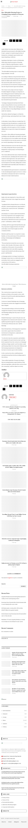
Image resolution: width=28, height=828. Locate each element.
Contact (10, 821)
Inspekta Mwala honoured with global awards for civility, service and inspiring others (19, 654)
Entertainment (15, 710)
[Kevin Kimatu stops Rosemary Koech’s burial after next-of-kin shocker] (14, 479)
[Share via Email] (4, 44)
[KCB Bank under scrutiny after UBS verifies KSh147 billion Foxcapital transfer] (14, 455)
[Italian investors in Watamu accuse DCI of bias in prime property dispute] (14, 553)
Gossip (15, 717)
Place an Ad (23, 821)
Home (2, 6)
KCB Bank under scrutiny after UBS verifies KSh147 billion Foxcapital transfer (19, 672)
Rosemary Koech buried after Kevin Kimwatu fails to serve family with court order (18, 663)
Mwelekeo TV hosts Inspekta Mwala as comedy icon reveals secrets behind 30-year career (18, 690)
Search (3, 584)
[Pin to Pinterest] (20, 40)
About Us (4, 821)
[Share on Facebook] (14, 40)
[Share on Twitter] (17, 40)
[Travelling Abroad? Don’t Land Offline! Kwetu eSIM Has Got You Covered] (14, 504)
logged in (10, 577)
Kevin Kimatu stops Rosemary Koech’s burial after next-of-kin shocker (19, 681)
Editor (8, 16)
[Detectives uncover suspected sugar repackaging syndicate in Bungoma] (14, 528)
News (9, 6)
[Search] (26, 1)
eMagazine (16, 821)
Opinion (15, 723)
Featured (15, 714)
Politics (15, 727)
